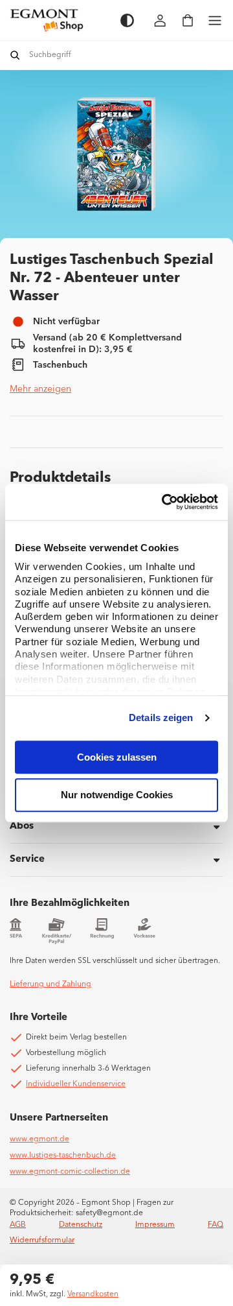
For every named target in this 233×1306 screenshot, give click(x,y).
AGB (18, 1225)
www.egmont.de (39, 1139)
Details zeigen (161, 717)
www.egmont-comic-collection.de (70, 1172)
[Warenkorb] (187, 20)
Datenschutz (80, 1225)
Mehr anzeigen (40, 389)
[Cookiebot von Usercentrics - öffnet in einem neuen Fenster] (164, 501)
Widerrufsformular (42, 1240)
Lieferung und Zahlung (50, 984)
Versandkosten (92, 1294)
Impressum (155, 1225)
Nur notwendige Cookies (117, 795)
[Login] (160, 20)
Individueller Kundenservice (76, 1084)
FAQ (215, 1225)
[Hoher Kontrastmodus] (127, 20)
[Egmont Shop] (58, 20)
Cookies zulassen (117, 757)
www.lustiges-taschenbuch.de (63, 1155)
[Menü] (214, 20)
